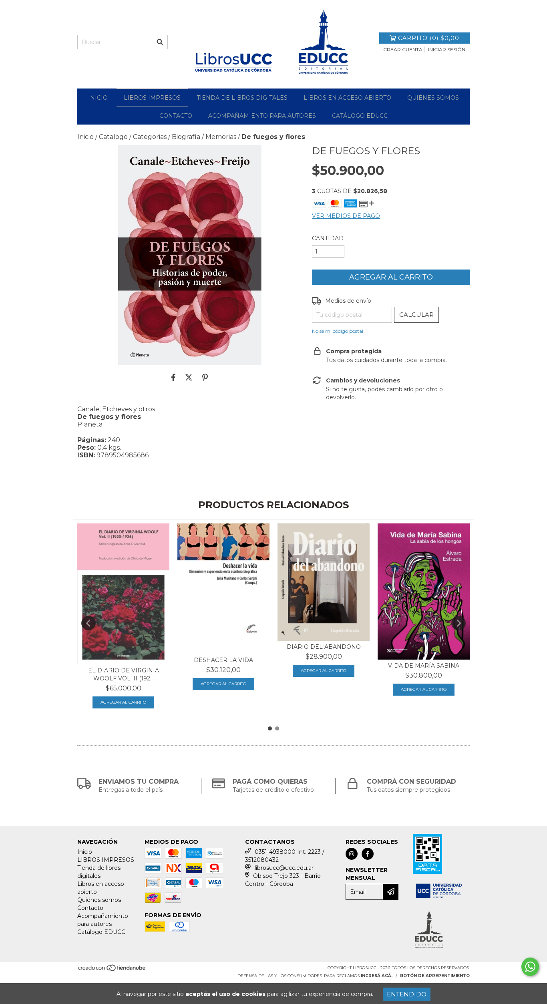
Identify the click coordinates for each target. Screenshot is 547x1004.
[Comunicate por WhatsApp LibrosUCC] (530, 967)
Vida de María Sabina (423, 665)
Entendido (406, 994)
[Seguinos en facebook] (368, 854)
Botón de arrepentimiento (435, 975)
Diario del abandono (324, 646)
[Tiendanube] (112, 970)
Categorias (150, 137)
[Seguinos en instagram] (352, 854)
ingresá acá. (376, 975)
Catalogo (113, 137)
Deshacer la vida (223, 660)
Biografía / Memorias (204, 137)
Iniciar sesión (446, 49)
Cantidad (328, 238)
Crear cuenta (402, 49)
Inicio (98, 97)
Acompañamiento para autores (262, 115)
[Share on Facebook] (173, 377)
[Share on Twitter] (189, 377)
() (428, 38)
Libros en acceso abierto (347, 97)
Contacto (175, 115)
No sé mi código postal (337, 331)
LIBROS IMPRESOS (152, 97)
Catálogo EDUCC (360, 115)
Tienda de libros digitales (242, 97)
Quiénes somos (433, 97)
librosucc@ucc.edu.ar (284, 867)
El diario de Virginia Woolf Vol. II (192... (123, 674)
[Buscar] (160, 42)
